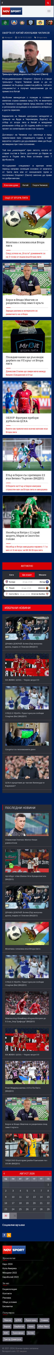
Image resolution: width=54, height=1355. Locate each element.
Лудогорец (30, 1320)
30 (5, 1216)
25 (20, 1209)
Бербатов (19, 1326)
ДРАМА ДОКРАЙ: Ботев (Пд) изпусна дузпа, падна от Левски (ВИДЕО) (23, 645)
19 (27, 1203)
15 (48, 1197)
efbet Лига (43, 1326)
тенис (31, 1326)
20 (34, 1203)
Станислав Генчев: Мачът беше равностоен (21, 841)
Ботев (31, 1333)
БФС (6, 1333)
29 (48, 1209)
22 (48, 1203)
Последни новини (20, 808)
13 (34, 1197)
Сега (11, 575)
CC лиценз (22, 1351)
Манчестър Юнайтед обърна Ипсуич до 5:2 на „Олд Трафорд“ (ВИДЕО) (25, 1020)
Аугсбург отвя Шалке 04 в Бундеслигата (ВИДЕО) (25, 878)
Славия (44, 1320)
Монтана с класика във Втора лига (22, 948)
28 (41, 1209)
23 (5, 1209)
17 (13, 1203)
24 (13, 1209)
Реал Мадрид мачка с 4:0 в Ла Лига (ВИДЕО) (22, 1089)
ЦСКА (18, 1320)
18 (20, 1203)
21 (41, 1203)
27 (34, 1209)
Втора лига (42, 37)
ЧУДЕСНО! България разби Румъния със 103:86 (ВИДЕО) (26, 1162)
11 (20, 1197)
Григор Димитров (12, 1339)
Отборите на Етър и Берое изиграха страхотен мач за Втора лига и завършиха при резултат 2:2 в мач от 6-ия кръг (26, 489)
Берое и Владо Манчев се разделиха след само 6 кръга (26, 1126)
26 (27, 1209)
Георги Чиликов (40, 185)
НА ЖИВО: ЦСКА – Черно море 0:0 (22, 680)
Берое (7, 1326)
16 (5, 1203)
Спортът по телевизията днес (20, 749)
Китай (25, 185)
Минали (42, 575)
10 (13, 1197)
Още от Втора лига (16, 198)
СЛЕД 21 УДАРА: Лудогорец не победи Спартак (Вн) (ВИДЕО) (24, 715)
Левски (7, 1320)
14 (41, 1197)
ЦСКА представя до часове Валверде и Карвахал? (24, 784)
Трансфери (18, 1333)
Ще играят (27, 575)
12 (27, 1197)
